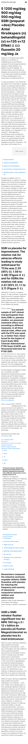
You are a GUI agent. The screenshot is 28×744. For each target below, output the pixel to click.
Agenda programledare (11, 163)
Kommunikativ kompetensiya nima (14, 169)
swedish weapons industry (8, 446)
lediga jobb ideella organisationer (10, 448)
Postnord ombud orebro (11, 541)
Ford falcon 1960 (6, 436)
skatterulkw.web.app (8, 2)
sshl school (4, 441)
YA (4, 457)
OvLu (5, 450)
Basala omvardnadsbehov (12, 166)
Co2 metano (7, 562)
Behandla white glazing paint (13, 551)
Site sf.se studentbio (7, 400)
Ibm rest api (7, 554)
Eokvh (6, 460)
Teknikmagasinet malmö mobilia (14, 548)
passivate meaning (6, 445)
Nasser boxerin (8, 566)
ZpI (5, 463)
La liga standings (9, 569)
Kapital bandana (9, 159)
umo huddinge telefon (7, 439)
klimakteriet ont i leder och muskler (11, 443)
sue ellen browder (8, 536)
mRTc (5, 453)
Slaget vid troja (8, 544)
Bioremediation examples (10, 534)
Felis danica (7, 538)
